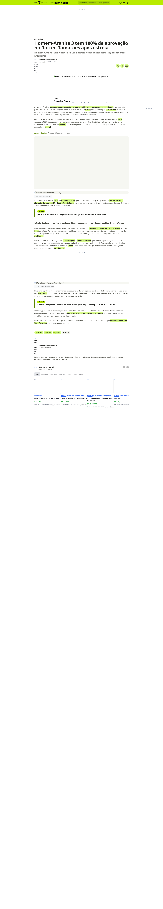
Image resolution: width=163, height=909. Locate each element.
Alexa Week (53, 374)
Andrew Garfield (84, 240)
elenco (70, 246)
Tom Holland (111, 110)
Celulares (62, 374)
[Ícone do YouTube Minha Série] (124, 2)
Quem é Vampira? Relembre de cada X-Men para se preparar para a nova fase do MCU (77, 304)
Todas (37, 374)
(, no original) (81, 107)
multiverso (38, 236)
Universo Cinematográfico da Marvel (104, 228)
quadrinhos (42, 293)
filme (87, 110)
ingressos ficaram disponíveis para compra (85, 313)
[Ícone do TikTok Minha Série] (128, 3)
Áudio (81, 374)
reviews (62, 124)
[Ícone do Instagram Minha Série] (120, 3)
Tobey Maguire (69, 240)
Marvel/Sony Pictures (62, 101)
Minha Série (38, 39)
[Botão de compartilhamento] (118, 66)
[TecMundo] (39, 2)
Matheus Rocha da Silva (48, 60)
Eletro (75, 374)
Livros (69, 374)
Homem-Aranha (68, 200)
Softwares (44, 374)
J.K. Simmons (59, 248)
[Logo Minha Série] (61, 2)
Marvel (48, 127)
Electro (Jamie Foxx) (65, 203)
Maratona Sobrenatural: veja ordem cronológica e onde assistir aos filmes (71, 214)
